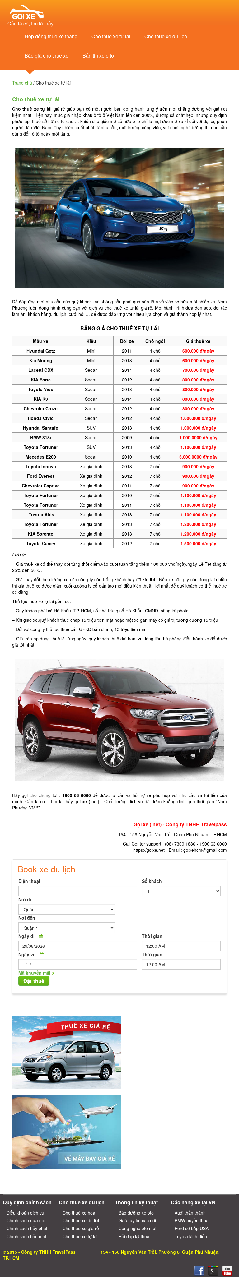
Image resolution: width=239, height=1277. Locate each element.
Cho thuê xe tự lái (110, 36)
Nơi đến (26, 918)
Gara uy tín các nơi (137, 1220)
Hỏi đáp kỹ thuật (135, 1236)
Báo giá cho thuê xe (46, 55)
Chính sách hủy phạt (27, 1228)
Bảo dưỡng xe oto (136, 1213)
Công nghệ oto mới (137, 1228)
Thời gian (152, 936)
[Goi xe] (213, 1271)
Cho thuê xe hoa (79, 1213)
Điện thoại (29, 881)
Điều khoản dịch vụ (25, 1213)
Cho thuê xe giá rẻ (81, 1228)
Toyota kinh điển (191, 1236)
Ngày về (26, 954)
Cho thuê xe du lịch (165, 36)
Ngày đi (26, 936)
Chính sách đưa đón (27, 1220)
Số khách (152, 881)
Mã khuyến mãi (34, 973)
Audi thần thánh (190, 1213)
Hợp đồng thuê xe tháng (51, 36)
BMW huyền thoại (192, 1220)
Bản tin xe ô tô (98, 55)
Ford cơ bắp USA (192, 1228)
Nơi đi (24, 899)
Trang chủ (22, 83)
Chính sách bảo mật (26, 1236)
